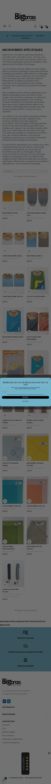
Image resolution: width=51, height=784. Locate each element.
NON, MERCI (26, 401)
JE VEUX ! (25, 397)
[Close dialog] (49, 379)
